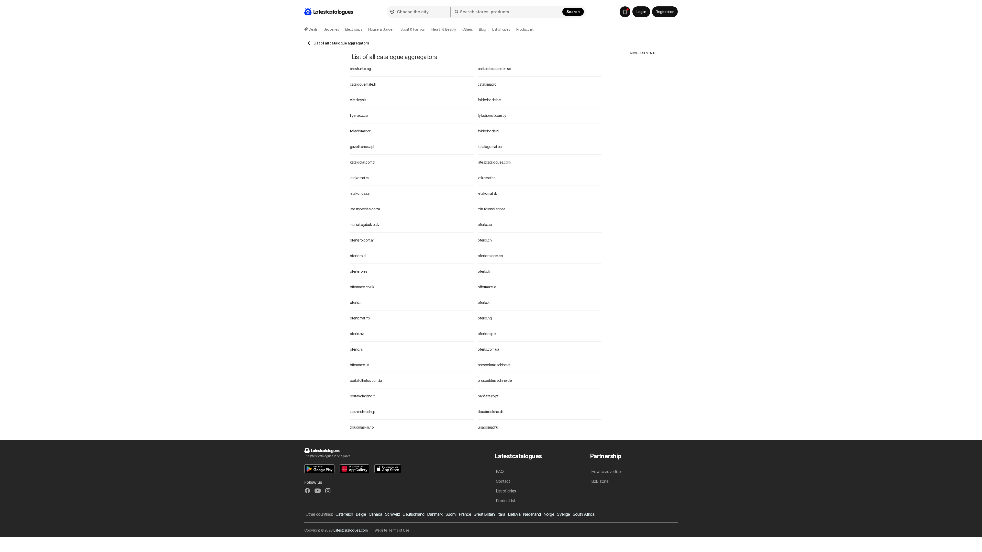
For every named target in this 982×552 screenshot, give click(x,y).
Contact (503, 481)
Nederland (532, 514)
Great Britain (484, 514)
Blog (482, 29)
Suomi (450, 514)
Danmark (435, 514)
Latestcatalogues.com (350, 530)
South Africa (584, 514)
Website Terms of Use (391, 530)
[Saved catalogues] (625, 11)
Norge (548, 514)
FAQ (500, 471)
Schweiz (392, 514)
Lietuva (514, 514)
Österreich (344, 514)
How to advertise (606, 471)
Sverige (563, 514)
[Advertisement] (643, 132)
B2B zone (600, 481)
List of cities (501, 29)
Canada (375, 514)
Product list (524, 29)
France (465, 514)
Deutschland (413, 514)
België (361, 514)
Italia (501, 514)
